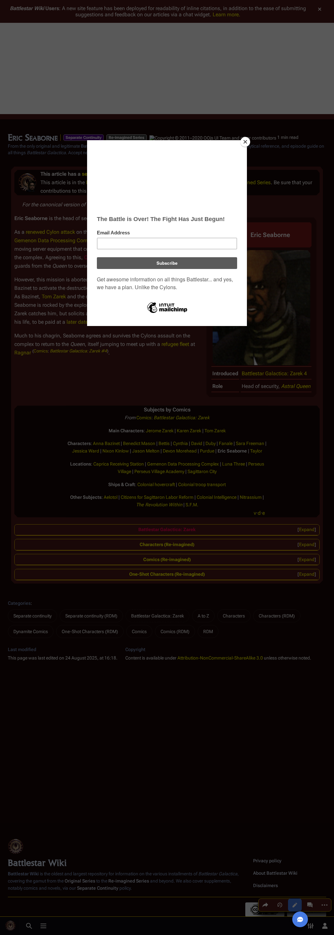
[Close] (245, 142)
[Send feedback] (300, 919)
